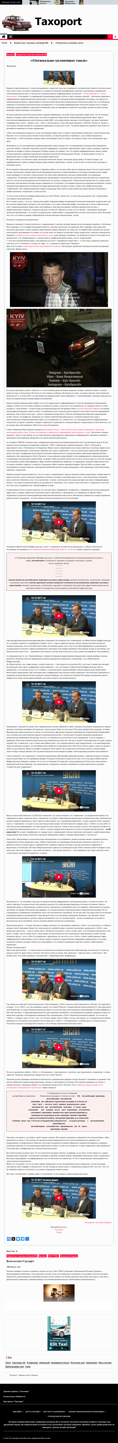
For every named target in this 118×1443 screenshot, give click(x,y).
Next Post (10, 1251)
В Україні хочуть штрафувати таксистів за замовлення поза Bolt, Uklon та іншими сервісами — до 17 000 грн (45, 2)
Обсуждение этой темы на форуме (98, 1222)
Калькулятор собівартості (14, 1396)
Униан (27, 1366)
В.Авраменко (32, 1362)
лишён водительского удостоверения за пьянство (42, 246)
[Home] (3, 36)
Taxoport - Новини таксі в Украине (23, 1375)
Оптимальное (91, 1362)
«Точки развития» (90, 94)
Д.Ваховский (44, 1362)
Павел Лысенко (105, 1362)
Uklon (8, 1362)
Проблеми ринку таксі (14, 1366)
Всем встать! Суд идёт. (20, 1261)
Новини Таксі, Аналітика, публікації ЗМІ (31, 54)
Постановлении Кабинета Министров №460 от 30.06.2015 (53, 549)
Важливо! (10, 54)
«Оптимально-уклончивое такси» (59, 60)
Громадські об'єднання (69, 1256)
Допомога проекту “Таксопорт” (16, 1391)
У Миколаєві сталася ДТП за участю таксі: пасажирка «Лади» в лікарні (69, 2)
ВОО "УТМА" (53, 1256)
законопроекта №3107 (60, 1362)
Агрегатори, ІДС (19, 1362)
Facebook (59, 1230)
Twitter (59, 1232)
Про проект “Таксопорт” (13, 1401)
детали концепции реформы (89, 408)
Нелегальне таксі (78, 1362)
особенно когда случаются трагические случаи (35, 235)
